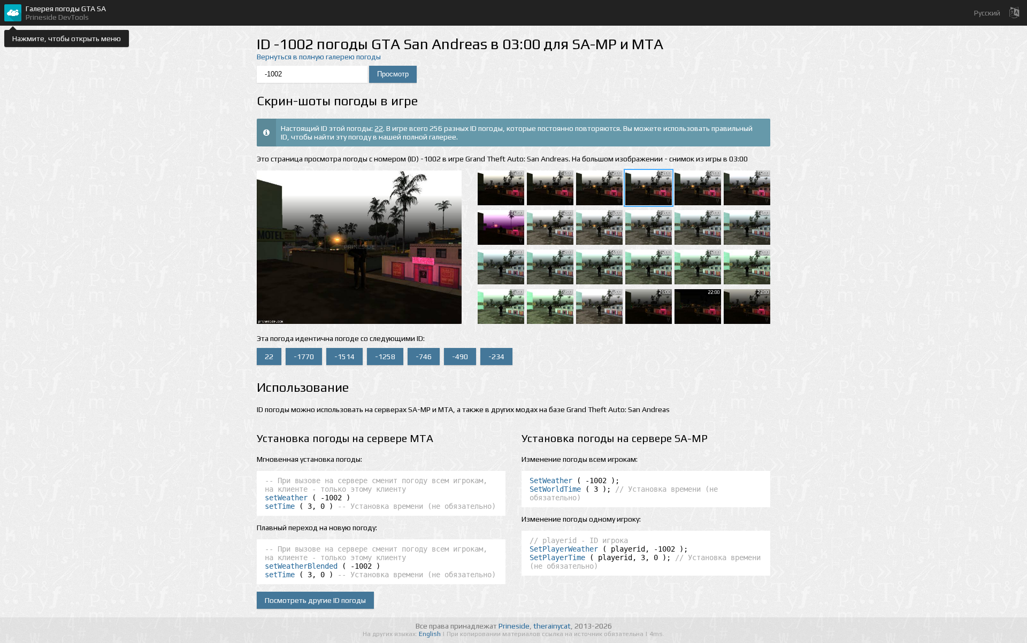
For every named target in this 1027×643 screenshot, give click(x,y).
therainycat (552, 626)
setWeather (286, 497)
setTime (280, 506)
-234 (496, 356)
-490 (460, 356)
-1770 (304, 356)
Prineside (514, 626)
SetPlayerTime (557, 557)
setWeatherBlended (301, 566)
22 (378, 128)
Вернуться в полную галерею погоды (319, 56)
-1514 (344, 356)
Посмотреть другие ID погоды (315, 600)
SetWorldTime (555, 489)
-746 (424, 356)
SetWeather (551, 480)
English (430, 634)
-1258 (385, 356)
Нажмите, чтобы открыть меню (66, 38)
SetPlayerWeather (564, 549)
